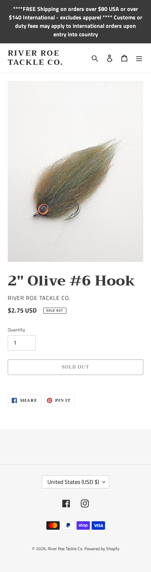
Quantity (16, 329)
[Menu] (139, 58)
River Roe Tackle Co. (35, 58)
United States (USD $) (73, 482)
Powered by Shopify (101, 548)
